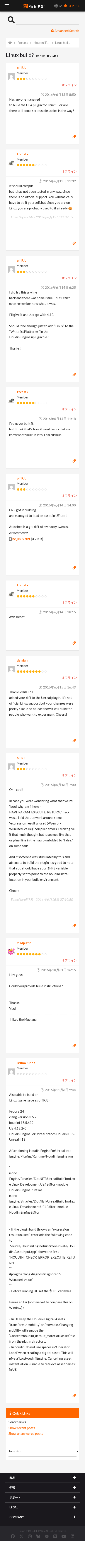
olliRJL (21, 68)
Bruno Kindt (26, 1063)
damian (22, 660)
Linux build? (63, 43)
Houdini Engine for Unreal (41, 43)
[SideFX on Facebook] (13, 1536)
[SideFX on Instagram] (30, 1536)
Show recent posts (21, 1428)
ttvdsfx (22, 154)
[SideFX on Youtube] (63, 1536)
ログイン (74, 6)
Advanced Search (66, 31)
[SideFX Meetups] (47, 1536)
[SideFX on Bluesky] (38, 1536)
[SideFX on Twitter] (21, 1536)
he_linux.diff (21, 539)
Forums (23, 43)
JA (60, 6)
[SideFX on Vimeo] (55, 1536)
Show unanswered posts (25, 1433)
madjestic (24, 943)
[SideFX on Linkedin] (72, 1536)
